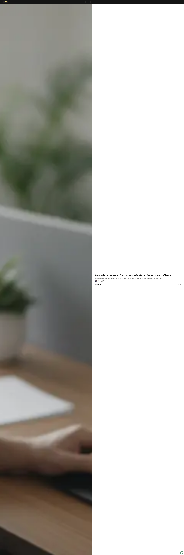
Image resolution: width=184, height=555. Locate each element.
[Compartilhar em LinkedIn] (180, 284)
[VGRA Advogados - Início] (42, 2)
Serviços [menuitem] (92, 1)
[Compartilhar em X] (178, 284)
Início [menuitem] (84, 1)
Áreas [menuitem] (96, 1)
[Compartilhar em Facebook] (176, 284)
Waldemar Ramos (101, 280)
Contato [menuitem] (100, 1)
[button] (177, 2)
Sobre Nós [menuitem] (88, 1)
